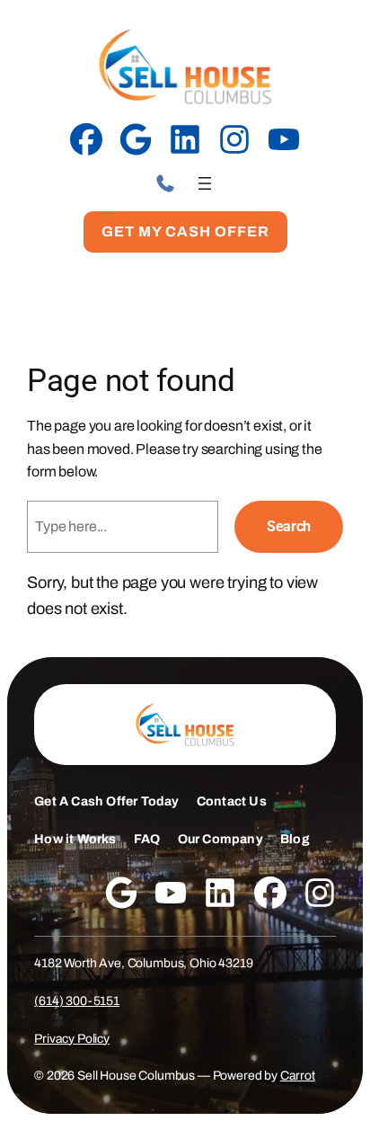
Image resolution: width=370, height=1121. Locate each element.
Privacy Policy (72, 1038)
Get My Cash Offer (185, 231)
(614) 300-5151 (76, 1001)
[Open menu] (205, 183)
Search (289, 526)
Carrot (297, 1075)
